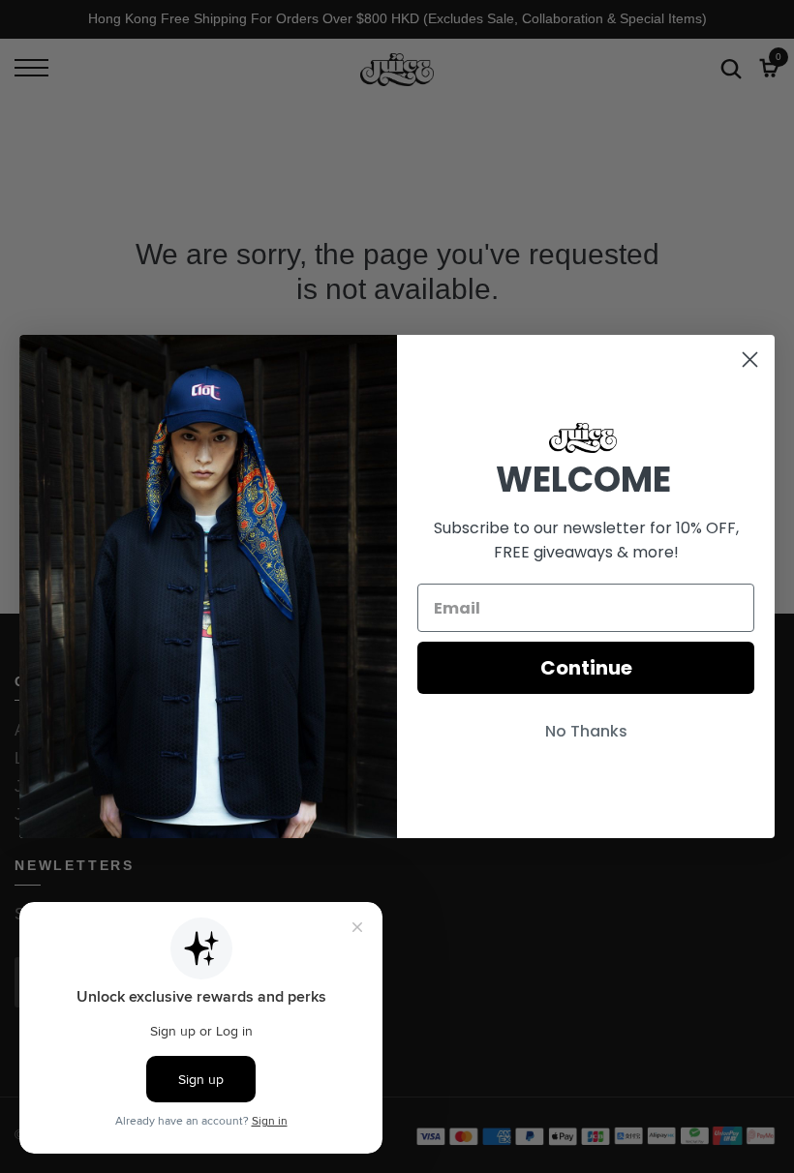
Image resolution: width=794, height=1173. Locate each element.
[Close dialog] (750, 359)
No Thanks (586, 731)
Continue (586, 667)
